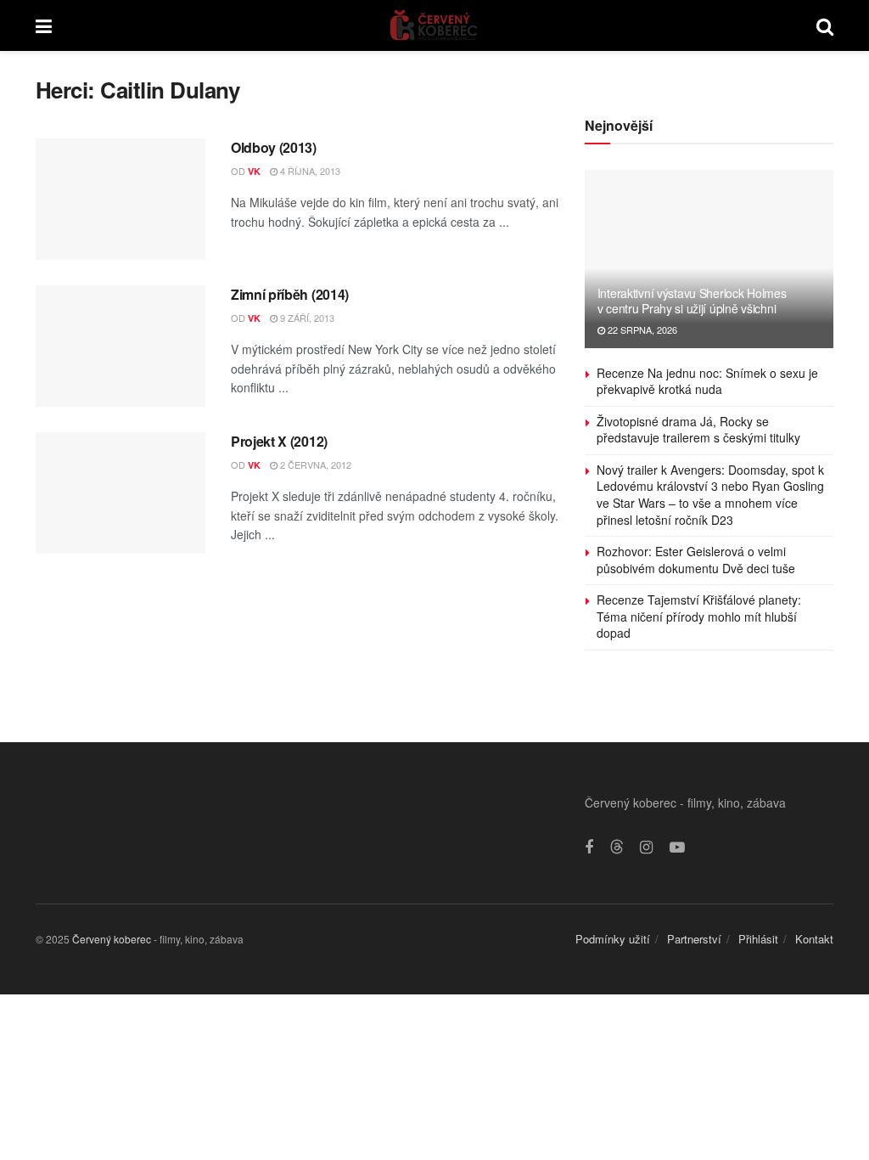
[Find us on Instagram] (646, 847)
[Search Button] (824, 25)
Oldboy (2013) (274, 147)
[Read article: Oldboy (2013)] (120, 199)
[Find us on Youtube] (677, 847)
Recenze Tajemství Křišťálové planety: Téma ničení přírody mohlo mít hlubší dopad (699, 616)
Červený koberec (111, 939)
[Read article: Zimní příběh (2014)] (120, 346)
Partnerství (694, 939)
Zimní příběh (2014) (290, 294)
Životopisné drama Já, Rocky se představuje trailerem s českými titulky (698, 430)
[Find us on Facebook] (589, 847)
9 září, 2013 (306, 317)
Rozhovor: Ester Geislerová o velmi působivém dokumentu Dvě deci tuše (696, 560)
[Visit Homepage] (434, 25)
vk (254, 171)
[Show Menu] (44, 25)
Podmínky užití (612, 939)
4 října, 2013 (309, 170)
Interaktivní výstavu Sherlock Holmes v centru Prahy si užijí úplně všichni (692, 300)
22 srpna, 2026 (641, 329)
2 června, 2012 (314, 464)
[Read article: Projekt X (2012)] (120, 493)
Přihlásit (758, 939)
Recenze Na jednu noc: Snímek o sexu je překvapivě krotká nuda (707, 381)
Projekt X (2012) (279, 441)
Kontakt (814, 939)
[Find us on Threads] (617, 847)
